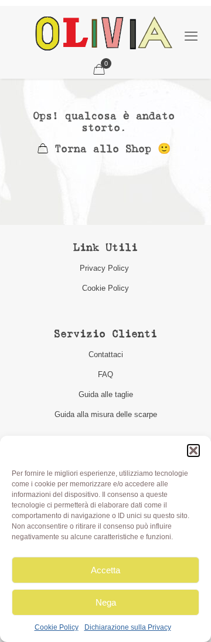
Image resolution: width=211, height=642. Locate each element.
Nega (106, 602)
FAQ (105, 374)
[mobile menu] (191, 36)
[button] (193, 450)
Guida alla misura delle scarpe (106, 414)
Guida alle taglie (106, 394)
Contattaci (106, 354)
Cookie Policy (57, 627)
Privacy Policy (105, 268)
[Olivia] (103, 33)
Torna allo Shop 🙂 (109, 149)
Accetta (105, 570)
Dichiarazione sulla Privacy (127, 627)
